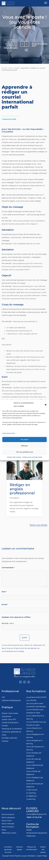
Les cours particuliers (34, 703)
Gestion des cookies (14, 457)
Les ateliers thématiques (36, 706)
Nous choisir (7, 820)
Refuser (24, 446)
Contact (5, 726)
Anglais (16, 68)
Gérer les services (8, 433)
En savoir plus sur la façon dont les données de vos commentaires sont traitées (23, 648)
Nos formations (8, 814)
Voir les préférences (24, 452)
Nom (4, 592)
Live (31, 700)
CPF (3, 697)
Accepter (24, 439)
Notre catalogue (8, 817)
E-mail (5, 604)
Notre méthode (8, 824)
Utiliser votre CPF (9, 719)
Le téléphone (31, 796)
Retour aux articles (38, 525)
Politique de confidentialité (32, 457)
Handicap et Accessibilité (12, 729)
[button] (45, 404)
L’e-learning (30, 799)
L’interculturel (31, 790)
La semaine (36, 697)
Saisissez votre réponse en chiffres (16, 617)
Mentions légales (19, 848)
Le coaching (31, 793)
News (10, 68)
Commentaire (8, 568)
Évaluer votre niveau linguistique (10, 714)
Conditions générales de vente (11, 733)
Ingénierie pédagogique (11, 700)
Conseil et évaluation (10, 722)
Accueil (4, 68)
